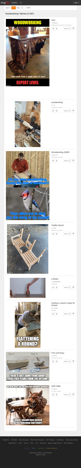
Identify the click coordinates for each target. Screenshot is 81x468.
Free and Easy (57, 353)
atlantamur (55, 388)
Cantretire (55, 355)
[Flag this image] (73, 28)
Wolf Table (56, 386)
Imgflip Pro (6, 440)
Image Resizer (12, 443)
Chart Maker (60, 440)
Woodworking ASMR (60, 152)
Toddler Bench (57, 225)
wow (53, 20)
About (20, 443)
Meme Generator (24, 440)
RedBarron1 (55, 22)
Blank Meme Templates (37, 440)
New (18, 8)
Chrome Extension (51, 448)
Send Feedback (68, 443)
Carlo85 (54, 228)
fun (7, 8)
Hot (13, 8)
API (37, 443)
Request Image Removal (55, 443)
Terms (32, 443)
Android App (40, 448)
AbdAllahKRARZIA (56, 281)
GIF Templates (50, 440)
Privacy (26, 443)
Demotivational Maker (72, 440)
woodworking (57, 102)
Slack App (43, 443)
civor (54, 105)
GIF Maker (14, 440)
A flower (54, 279)
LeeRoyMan (55, 308)
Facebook (27, 448)
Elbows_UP (55, 155)
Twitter (33, 448)
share (66, 28)
